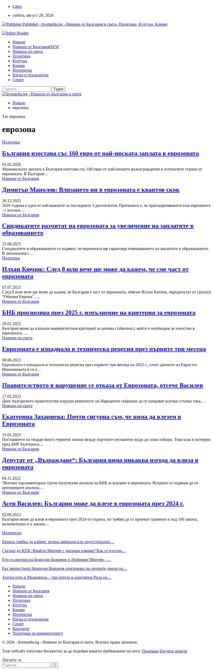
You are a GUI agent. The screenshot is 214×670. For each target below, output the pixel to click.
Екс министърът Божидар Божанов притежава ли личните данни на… (64, 568)
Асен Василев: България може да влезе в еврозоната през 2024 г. (93, 503)
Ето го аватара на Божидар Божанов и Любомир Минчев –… (56, 559)
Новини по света (28, 51)
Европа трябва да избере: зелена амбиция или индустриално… (58, 542)
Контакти (21, 628)
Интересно (22, 70)
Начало (19, 42)
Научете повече (173, 651)
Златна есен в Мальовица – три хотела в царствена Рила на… (56, 577)
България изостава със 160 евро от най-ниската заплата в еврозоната (100, 153)
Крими (19, 65)
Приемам (150, 651)
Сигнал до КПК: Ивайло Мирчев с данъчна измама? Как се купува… (64, 550)
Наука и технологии (31, 75)
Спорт (18, 79)
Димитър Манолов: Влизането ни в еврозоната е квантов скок (91, 189)
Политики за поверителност (38, 633)
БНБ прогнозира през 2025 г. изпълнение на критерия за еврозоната (98, 312)
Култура (20, 61)
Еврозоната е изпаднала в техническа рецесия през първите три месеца (104, 348)
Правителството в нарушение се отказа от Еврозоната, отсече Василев (102, 385)
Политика (21, 56)
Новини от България (36, 46)
